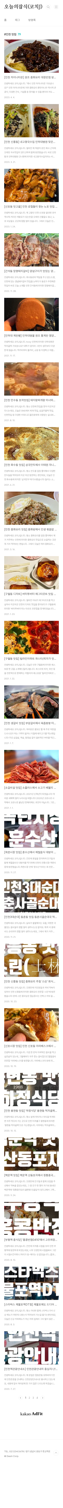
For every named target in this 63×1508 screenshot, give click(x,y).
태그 (17, 20)
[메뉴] (56, 6)
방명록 (32, 20)
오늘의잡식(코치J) (23, 7)
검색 (48, 7)
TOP (56, 1453)
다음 (42, 1398)
